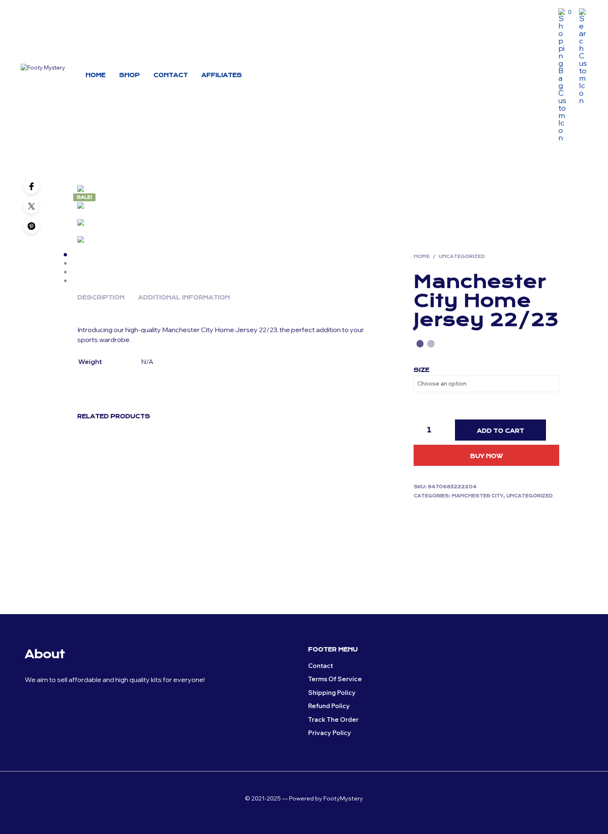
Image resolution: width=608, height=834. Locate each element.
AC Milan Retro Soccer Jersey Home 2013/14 (184, 531)
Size (421, 369)
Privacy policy (329, 733)
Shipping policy (332, 693)
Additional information (184, 297)
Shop (129, 75)
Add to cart (500, 430)
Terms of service (335, 679)
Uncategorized (461, 256)
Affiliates (221, 75)
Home (95, 75)
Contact (170, 75)
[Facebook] (31, 186)
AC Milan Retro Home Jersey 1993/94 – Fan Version (261, 535)
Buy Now (486, 456)
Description (100, 297)
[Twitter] (31, 206)
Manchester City (477, 496)
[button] (565, 12)
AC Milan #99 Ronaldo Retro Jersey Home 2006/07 (339, 535)
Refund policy (329, 706)
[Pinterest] (31, 226)
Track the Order (333, 719)
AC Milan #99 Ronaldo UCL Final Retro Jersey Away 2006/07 (107, 535)
